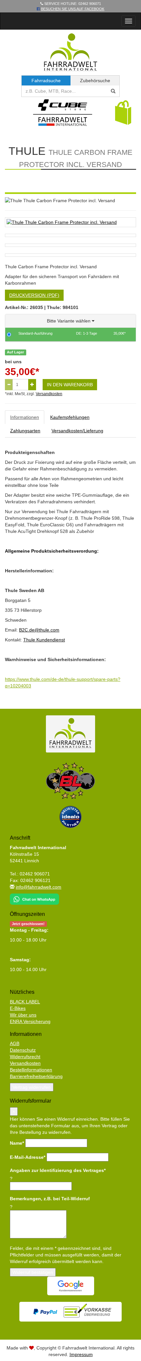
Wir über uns (23, 1014)
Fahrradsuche (46, 80)
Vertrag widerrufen (31, 1087)
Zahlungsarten (25, 430)
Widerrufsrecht (25, 1056)
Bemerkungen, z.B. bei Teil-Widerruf (50, 1198)
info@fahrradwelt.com (38, 887)
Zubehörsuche (95, 80)
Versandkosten (49, 394)
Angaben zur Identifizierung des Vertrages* (58, 1170)
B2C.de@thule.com (39, 630)
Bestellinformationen (31, 1069)
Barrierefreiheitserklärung (36, 1076)
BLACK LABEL (25, 1001)
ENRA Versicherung (30, 1021)
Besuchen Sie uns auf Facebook (72, 9)
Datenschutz (23, 1050)
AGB (14, 1043)
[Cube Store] (62, 114)
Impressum (81, 1354)
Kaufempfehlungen (70, 417)
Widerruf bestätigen (32, 1272)
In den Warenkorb (70, 384)
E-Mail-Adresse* (27, 1157)
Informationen (24, 417)
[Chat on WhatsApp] (34, 896)
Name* (17, 1143)
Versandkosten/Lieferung (77, 430)
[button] (123, 112)
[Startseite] (71, 52)
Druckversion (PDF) (34, 295)
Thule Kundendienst (44, 639)
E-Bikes (18, 1008)
